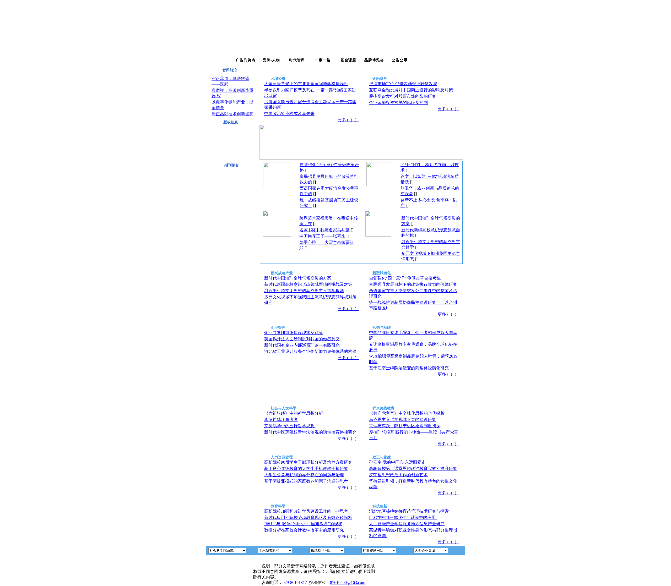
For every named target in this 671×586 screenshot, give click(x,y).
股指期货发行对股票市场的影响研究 (402, 96)
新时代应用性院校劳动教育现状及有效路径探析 (308, 517)
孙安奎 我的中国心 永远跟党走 (397, 462)
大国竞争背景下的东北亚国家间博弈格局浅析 (306, 83)
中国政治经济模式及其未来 (289, 113)
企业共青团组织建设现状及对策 (293, 332)
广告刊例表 (246, 60)
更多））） (348, 120)
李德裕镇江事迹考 (281, 419)
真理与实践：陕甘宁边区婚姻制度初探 (404, 426)
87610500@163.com (347, 582)
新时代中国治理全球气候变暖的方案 (297, 278)
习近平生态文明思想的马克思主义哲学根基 (304, 290)
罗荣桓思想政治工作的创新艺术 (398, 475)
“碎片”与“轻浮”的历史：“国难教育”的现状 (303, 524)
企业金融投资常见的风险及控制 (398, 102)
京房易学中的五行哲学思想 (290, 426)
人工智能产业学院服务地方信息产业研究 (407, 524)
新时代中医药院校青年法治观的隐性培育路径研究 (310, 432)
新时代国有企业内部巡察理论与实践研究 (302, 345)
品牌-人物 (271, 60)
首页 (220, 60)
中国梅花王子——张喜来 (322, 236)
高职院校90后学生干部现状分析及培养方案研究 (308, 462)
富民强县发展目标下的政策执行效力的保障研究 (413, 284)
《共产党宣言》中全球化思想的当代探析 (407, 413)
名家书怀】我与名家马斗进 (324, 230)
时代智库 (297, 60)
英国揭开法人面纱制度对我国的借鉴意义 (302, 339)
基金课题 (348, 60)
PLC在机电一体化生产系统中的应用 (403, 517)
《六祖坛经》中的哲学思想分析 (293, 413)
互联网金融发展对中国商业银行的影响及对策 (411, 90)
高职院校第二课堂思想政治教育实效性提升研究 (413, 468)
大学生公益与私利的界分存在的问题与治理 (304, 475)
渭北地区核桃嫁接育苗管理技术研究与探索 (409, 511)
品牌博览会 (374, 60)
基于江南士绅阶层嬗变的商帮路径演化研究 (409, 368)
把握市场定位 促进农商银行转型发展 (403, 83)
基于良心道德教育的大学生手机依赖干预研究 (306, 468)
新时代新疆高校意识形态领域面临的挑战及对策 (308, 284)
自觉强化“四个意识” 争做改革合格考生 (405, 278)
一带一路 (323, 60)
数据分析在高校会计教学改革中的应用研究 (304, 530)
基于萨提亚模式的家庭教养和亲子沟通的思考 (306, 481)
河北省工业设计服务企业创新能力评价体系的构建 (310, 351)
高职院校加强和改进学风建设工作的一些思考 (306, 511)
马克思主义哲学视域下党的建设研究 (402, 419)
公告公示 (400, 60)
